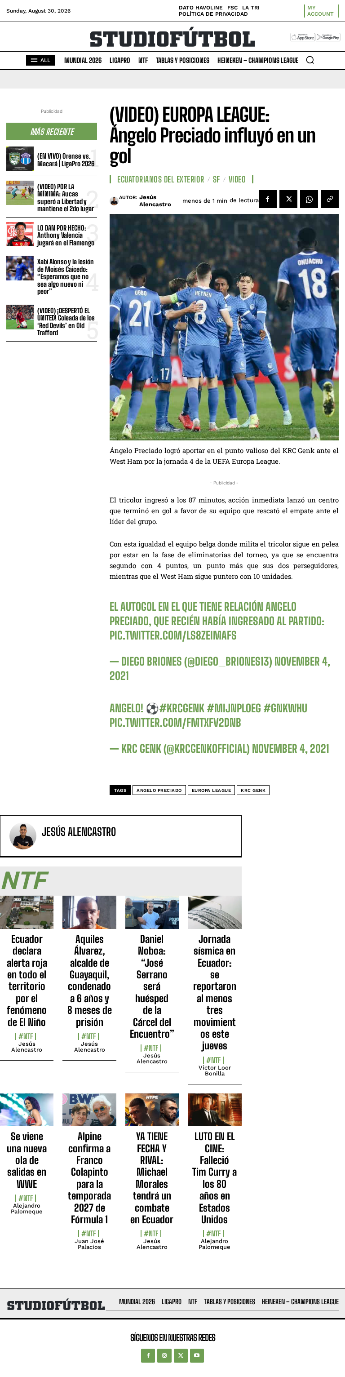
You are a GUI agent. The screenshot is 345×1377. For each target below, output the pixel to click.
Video (237, 179)
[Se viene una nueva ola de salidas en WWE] (26, 1115)
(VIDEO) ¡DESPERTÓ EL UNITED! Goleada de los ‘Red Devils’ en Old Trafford (66, 321)
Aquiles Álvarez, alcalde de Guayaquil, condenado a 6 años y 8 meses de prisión (89, 980)
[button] (310, 60)
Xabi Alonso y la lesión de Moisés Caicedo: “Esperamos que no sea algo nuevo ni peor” (65, 276)
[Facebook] (268, 199)
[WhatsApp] (309, 199)
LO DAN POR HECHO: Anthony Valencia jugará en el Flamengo (65, 235)
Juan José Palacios (89, 1244)
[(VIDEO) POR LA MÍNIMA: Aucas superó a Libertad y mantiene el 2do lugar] (20, 193)
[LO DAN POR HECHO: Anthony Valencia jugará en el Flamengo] (20, 234)
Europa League (211, 790)
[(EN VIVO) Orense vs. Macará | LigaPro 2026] (20, 159)
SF (216, 179)
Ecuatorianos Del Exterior (160, 179)
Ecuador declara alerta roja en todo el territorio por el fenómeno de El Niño (27, 980)
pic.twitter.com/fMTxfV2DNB (175, 722)
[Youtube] (197, 1356)
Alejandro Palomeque (27, 1208)
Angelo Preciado (159, 790)
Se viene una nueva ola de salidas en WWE (27, 1160)
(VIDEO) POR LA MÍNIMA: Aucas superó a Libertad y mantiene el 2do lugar (65, 197)
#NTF (25, 1036)
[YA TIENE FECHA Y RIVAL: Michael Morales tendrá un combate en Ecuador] (152, 1115)
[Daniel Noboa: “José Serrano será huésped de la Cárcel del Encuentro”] (152, 917)
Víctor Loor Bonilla (215, 1070)
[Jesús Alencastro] (114, 200)
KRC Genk (253, 790)
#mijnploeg (234, 708)
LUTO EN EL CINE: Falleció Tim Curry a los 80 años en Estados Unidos (214, 1178)
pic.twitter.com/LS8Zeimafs (173, 635)
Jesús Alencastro (155, 201)
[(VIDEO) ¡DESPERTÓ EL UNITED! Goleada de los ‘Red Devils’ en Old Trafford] (20, 317)
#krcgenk (181, 708)
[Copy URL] (330, 199)
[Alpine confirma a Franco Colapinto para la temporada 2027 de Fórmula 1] (89, 1115)
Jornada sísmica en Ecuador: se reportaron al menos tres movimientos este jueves (214, 992)
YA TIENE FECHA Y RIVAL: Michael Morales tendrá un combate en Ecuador (151, 1178)
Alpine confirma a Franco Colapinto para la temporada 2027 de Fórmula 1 (89, 1178)
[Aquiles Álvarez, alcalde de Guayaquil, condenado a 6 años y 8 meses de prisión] (89, 917)
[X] (288, 199)
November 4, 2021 (290, 748)
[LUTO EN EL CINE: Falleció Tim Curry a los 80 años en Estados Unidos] (214, 1115)
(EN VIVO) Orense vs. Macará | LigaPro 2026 (65, 160)
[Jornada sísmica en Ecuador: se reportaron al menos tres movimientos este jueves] (214, 917)
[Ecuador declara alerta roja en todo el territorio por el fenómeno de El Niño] (26, 917)
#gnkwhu (285, 708)
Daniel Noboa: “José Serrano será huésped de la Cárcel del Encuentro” (152, 986)
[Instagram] (164, 1356)
